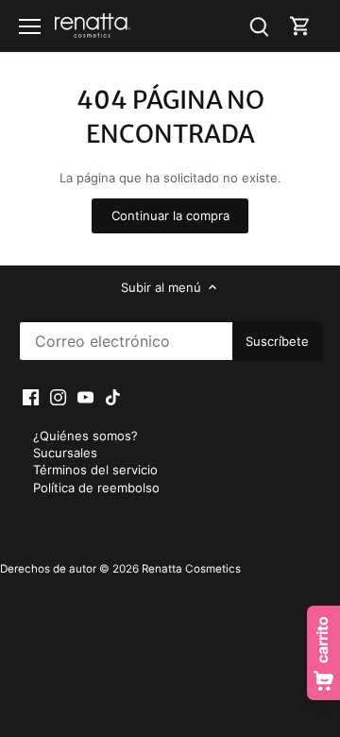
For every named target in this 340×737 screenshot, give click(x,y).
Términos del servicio (95, 469)
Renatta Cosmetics (191, 568)
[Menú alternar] (30, 26)
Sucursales (65, 452)
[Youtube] (85, 396)
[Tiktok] (113, 396)
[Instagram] (58, 396)
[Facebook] (31, 396)
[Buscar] (259, 26)
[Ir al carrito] (300, 26)
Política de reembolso (96, 487)
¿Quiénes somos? (85, 435)
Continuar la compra (170, 215)
